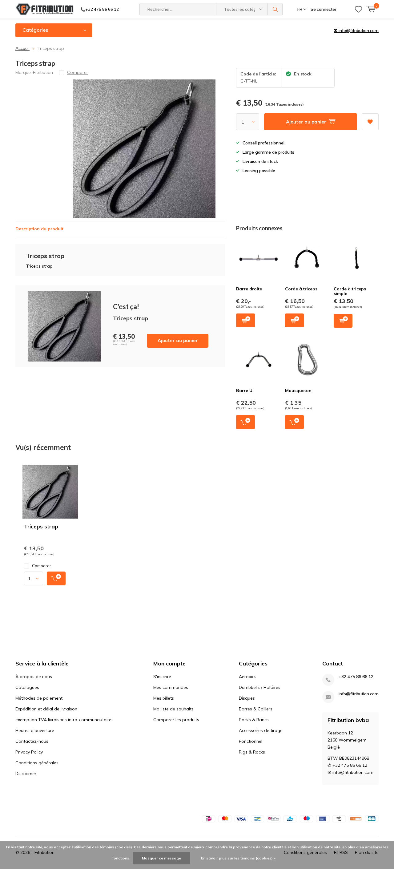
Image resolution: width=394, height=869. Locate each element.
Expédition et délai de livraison (46, 709)
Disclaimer (25, 773)
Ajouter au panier (178, 340)
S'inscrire (162, 676)
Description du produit (39, 229)
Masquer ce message (161, 858)
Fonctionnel (250, 741)
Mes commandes (170, 687)
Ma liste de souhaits (173, 709)
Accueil (22, 48)
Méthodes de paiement (38, 698)
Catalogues (27, 687)
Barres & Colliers (255, 709)
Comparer (41, 565)
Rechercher (275, 9)
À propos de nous (33, 676)
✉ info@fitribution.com (356, 30)
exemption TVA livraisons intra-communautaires (64, 719)
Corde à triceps (301, 289)
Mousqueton (298, 390)
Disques (247, 698)
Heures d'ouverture (34, 730)
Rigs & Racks (252, 752)
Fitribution (43, 72)
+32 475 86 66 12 (356, 676)
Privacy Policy (29, 752)
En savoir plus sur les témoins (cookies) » (238, 858)
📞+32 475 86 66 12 (99, 9)
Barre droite (249, 289)
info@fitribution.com (359, 694)
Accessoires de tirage (261, 730)
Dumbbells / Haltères (259, 687)
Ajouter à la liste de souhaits (370, 121)
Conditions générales (36, 763)
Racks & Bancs (254, 719)
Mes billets (163, 698)
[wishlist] (358, 9)
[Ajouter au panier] (56, 578)
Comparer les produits (176, 719)
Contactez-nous (31, 741)
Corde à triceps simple (350, 291)
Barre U (244, 390)
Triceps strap (41, 526)
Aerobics (247, 676)
